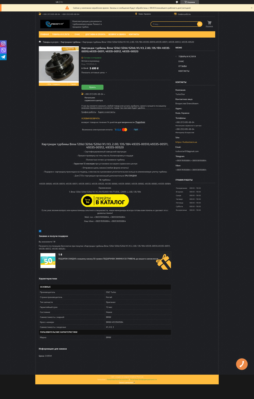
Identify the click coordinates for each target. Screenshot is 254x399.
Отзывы (182, 66)
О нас (77, 34)
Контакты (134, 34)
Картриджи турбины (71, 42)
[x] (43, 231)
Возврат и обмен (117, 34)
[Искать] (199, 24)
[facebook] (40, 231)
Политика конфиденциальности (143, 379)
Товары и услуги (60, 34)
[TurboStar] (55, 24)
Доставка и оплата (95, 34)
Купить (92, 87)
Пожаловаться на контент (118, 379)
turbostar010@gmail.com (187, 151)
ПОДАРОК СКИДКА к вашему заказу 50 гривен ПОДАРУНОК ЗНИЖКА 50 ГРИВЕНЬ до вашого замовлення (108, 258)
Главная (44, 34)
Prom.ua (140, 377)
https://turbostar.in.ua (186, 142)
